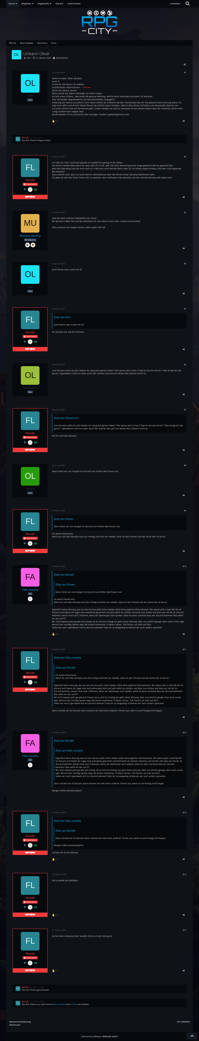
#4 (185, 263)
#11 (184, 649)
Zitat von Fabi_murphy (67, 657)
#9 (185, 510)
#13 (184, 812)
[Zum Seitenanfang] (192, 1036)
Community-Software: (99, 1036)
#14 (184, 874)
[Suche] (188, 3)
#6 (185, 364)
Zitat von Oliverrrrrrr (66, 418)
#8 (185, 465)
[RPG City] (99, 22)
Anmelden (175, 3)
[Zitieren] (183, 121)
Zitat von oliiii (62, 317)
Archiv (74, 1004)
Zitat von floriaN (64, 574)
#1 (185, 72)
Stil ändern (183, 1022)
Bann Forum (59, 1004)
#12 (184, 732)
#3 (185, 212)
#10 (184, 566)
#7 (185, 409)
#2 (185, 156)
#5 (185, 308)
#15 (184, 930)
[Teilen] (184, 64)
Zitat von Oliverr (63, 519)
